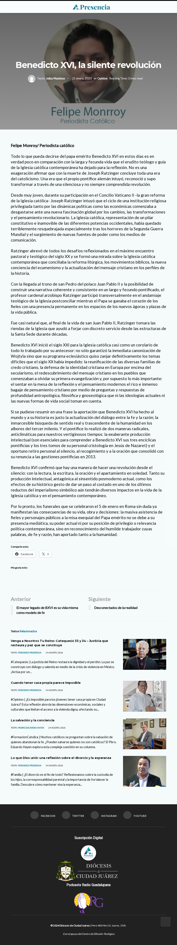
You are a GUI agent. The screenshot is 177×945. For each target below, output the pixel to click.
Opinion (102, 78)
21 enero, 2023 (82, 78)
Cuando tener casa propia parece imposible (46, 683)
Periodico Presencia (29, 652)
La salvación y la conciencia (32, 720)
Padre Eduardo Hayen (31, 727)
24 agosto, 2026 (54, 652)
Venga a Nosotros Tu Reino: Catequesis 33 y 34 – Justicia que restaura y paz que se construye (59, 643)
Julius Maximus (55, 78)
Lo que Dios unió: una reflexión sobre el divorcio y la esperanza (61, 758)
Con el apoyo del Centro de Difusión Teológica (88, 934)
